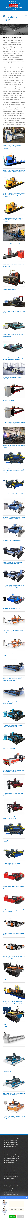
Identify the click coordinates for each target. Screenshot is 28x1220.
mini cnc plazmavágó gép (12, 1194)
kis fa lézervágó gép (11, 1188)
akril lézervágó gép (10, 1178)
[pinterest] (9, 20)
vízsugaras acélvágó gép (12, 1174)
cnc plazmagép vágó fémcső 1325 (11, 608)
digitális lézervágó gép (11, 1140)
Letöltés (14, 9)
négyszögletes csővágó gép (13, 1158)
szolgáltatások (18, 7)
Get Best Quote (14, 5)
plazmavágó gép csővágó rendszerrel (12, 540)
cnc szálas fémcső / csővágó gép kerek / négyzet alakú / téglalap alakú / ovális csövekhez (13, 219)
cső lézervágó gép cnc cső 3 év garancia (13, 243)
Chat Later (20, 1216)
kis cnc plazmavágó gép (12, 1170)
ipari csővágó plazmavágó (9, 748)
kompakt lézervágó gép (11, 1146)
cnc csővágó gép (10, 1192)
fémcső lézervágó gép (11, 1160)
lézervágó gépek (10, 1190)
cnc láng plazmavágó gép (12, 1176)
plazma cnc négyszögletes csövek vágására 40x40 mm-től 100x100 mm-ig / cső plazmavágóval (14, 195)
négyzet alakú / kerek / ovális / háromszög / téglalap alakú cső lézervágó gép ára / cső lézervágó (14, 470)
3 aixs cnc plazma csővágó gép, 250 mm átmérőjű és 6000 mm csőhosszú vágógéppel (13, 147)
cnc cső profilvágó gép (8, 400)
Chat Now (13, 1216)
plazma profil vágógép (11, 1172)
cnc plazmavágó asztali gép (10, 979)
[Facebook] (4, 20)
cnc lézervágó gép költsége (12, 1156)
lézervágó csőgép (10, 1162)
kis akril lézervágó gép (11, 1142)
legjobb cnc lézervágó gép (12, 1154)
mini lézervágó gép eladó (12, 1144)
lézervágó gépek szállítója (12, 1186)
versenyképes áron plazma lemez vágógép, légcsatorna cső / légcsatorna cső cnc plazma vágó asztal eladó (14, 678)
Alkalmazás (9, 7)
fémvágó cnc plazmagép (9, 1048)
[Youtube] (7, 20)
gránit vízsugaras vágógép (12, 1138)
